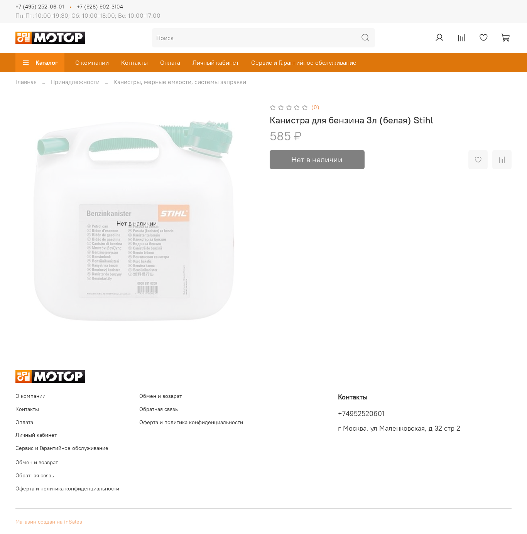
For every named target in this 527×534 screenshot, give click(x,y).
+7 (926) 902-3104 (100, 6)
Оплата (170, 62)
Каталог (46, 62)
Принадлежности (75, 82)
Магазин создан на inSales (48, 521)
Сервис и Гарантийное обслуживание (303, 62)
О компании (92, 62)
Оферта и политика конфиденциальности (191, 422)
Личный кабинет (216, 62)
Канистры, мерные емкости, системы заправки (179, 82)
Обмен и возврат (160, 395)
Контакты (134, 62)
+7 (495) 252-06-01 (39, 6)
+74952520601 (361, 413)
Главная (26, 82)
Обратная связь (158, 409)
